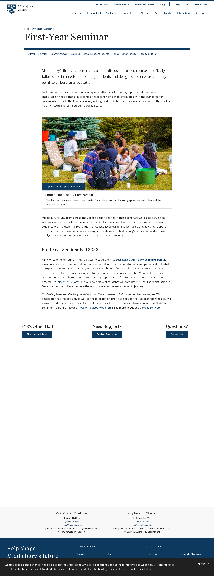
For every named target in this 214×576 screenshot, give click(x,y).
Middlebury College (33, 28)
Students (81, 554)
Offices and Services (144, 4)
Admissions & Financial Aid (86, 13)
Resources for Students (96, 53)
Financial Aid (200, 4)
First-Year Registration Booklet (128, 259)
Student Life (129, 13)
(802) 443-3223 (142, 521)
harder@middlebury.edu (72, 525)
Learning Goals (59, 53)
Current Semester (37, 53)
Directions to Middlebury (189, 554)
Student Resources (107, 334)
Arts (157, 13)
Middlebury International (178, 13)
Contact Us (177, 334)
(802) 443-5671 (72, 521)
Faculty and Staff (148, 53)
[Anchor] (101, 249)
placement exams (68, 282)
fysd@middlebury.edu (92, 307)
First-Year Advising (37, 334)
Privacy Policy (142, 569)
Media (111, 554)
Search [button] (203, 13)
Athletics (145, 13)
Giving (162, 4)
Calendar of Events (122, 4)
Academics (111, 13)
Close (202, 564)
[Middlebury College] (20, 9)
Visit (187, 4)
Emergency (152, 554)
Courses (75, 53)
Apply (177, 4)
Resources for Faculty (124, 53)
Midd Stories (102, 4)
